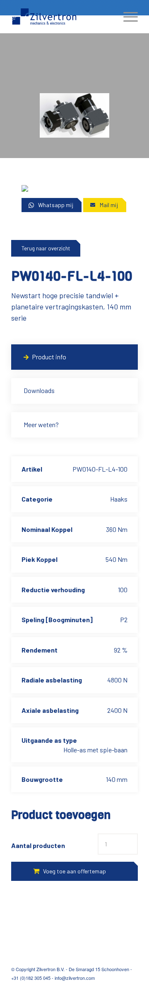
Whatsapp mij (55, 204)
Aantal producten (38, 845)
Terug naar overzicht (46, 248)
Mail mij (109, 204)
